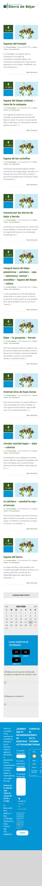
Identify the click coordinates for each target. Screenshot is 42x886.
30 (35, 625)
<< (7, 606)
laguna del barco (13, 556)
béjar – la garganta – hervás (20, 337)
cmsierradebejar (11, 47)
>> (35, 606)
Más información (32, 72)
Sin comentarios (14, 49)
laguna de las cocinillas (17, 158)
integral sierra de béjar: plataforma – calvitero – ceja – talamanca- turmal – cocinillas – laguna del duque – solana (20, 276)
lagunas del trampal (15, 43)
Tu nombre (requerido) (20, 752)
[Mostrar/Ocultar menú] (36, 5)
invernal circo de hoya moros (20, 391)
